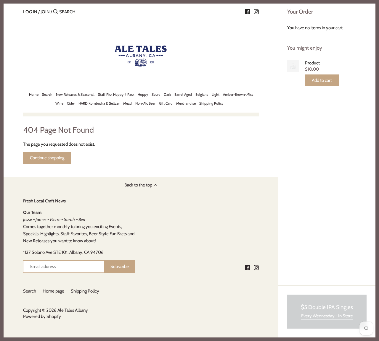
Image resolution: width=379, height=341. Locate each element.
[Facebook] (247, 11)
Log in (30, 11)
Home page (53, 291)
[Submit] (55, 12)
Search (29, 291)
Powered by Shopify (42, 316)
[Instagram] (256, 11)
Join (45, 11)
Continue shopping (47, 157)
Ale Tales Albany (72, 310)
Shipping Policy (85, 291)
